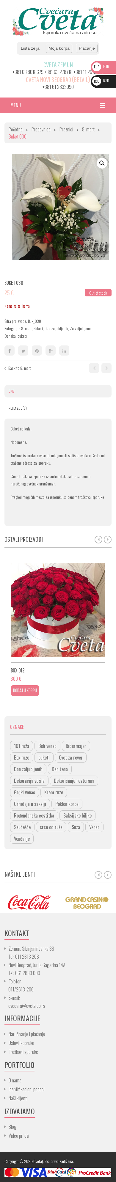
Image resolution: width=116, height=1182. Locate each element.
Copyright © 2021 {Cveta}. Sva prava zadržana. (39, 1161)
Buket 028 (94, 368)
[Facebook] (9, 350)
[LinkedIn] (64, 350)
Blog (12, 1126)
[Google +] (51, 350)
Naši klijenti (18, 1098)
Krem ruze (53, 792)
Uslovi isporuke (21, 1042)
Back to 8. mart (19, 368)
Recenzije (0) (18, 408)
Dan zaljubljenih (56, 328)
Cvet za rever (71, 757)
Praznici (66, 129)
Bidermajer (76, 745)
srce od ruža (51, 827)
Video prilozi (19, 1135)
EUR (101, 66)
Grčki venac (24, 792)
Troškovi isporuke (23, 1051)
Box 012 (18, 670)
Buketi (38, 328)
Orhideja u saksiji (30, 803)
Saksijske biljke (77, 815)
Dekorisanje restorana (74, 780)
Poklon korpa (67, 803)
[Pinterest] (37, 350)
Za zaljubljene (80, 328)
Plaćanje (87, 48)
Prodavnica (41, 129)
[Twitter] (23, 350)
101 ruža (21, 745)
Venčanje (22, 838)
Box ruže (21, 757)
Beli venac (47, 745)
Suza (76, 827)
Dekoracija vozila (29, 780)
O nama (15, 1080)
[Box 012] (58, 610)
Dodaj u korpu (25, 690)
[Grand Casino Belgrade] (87, 902)
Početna (16, 129)
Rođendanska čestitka (34, 815)
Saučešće (22, 827)
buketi (22, 336)
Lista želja (30, 48)
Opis (12, 391)
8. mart (88, 129)
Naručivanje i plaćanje (27, 1034)
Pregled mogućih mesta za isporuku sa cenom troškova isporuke (57, 497)
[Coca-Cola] (29, 902)
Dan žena (60, 769)
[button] (102, 163)
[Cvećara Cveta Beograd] (58, 21)
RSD (101, 80)
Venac (94, 827)
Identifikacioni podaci (27, 1089)
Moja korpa (59, 48)
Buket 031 (106, 368)
